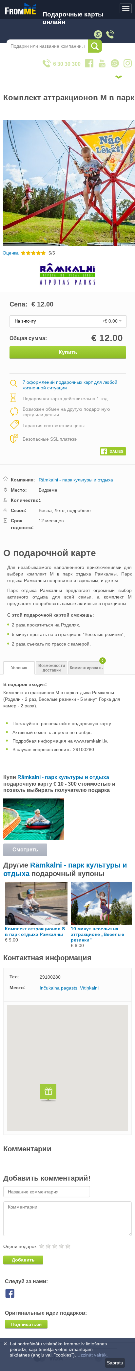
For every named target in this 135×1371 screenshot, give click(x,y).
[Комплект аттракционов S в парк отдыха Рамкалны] (36, 923)
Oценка (11, 253)
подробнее (79, 510)
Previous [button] (5, 183)
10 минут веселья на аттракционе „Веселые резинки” (97, 934)
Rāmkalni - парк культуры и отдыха (76, 479)
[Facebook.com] (113, 450)
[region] (67, 1068)
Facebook (15, 1293)
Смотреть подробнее (25, 851)
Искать (95, 46)
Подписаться (26, 1324)
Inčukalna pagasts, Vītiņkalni (69, 988)
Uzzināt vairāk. (92, 1355)
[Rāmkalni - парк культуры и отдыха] (33, 838)
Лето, (60, 510)
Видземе (48, 490)
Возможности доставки (51, 668)
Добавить (23, 1259)
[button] (48, 1093)
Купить (68, 352)
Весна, (46, 510)
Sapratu (115, 1362)
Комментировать (87, 665)
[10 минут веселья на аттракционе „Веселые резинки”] (102, 923)
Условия (19, 668)
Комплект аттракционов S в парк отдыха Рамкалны (35, 931)
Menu (125, 8)
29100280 (50, 977)
